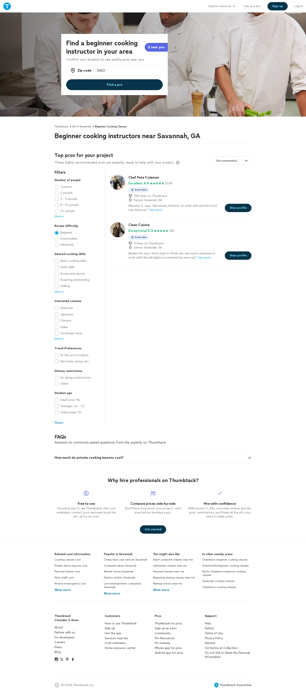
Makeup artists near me (167, 583)
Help (208, 623)
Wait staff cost (64, 577)
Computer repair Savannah (120, 565)
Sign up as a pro (166, 628)
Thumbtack (61, 126)
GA (74, 126)
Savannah (85, 126)
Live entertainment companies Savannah (122, 585)
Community (162, 633)
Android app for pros (169, 653)
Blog (58, 652)
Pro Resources (164, 638)
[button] (153, 458)
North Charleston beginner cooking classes (224, 573)
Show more (63, 590)
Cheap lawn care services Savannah (125, 559)
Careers (60, 642)
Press (58, 647)
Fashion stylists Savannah (119, 577)
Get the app (113, 633)
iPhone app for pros (168, 648)
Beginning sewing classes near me (174, 577)
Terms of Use (214, 633)
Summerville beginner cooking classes (225, 565)
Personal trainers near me (168, 571)
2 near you (156, 47)
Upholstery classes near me (170, 565)
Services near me (116, 638)
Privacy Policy (214, 638)
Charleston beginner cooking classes (224, 559)
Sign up (110, 628)
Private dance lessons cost (71, 565)
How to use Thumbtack (121, 623)
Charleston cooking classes (219, 587)
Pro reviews (162, 643)
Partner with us (65, 632)
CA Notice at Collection (221, 648)
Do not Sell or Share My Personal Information (227, 655)
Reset (59, 423)
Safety (209, 628)
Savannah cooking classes (218, 581)
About (59, 627)
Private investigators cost (70, 583)
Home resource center (120, 648)
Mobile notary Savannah (118, 571)
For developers (65, 637)
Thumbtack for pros (168, 623)
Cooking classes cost (68, 559)
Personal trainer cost (67, 571)
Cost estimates (115, 643)
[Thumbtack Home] (7, 6)
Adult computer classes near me (173, 559)
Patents (210, 643)
